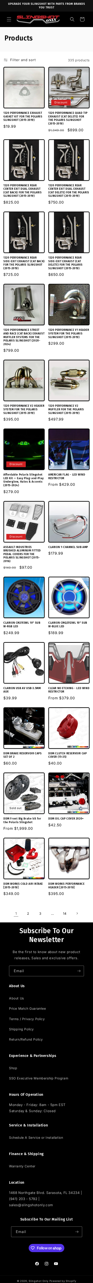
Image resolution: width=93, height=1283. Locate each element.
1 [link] (16, 913)
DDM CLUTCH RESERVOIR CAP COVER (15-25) (67, 755)
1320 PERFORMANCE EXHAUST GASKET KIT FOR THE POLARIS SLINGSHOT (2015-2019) (22, 116)
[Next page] (77, 913)
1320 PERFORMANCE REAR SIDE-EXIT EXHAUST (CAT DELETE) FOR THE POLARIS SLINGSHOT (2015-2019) (65, 263)
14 (65, 913)
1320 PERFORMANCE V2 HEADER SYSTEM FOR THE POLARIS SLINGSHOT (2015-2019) (23, 409)
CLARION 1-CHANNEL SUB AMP (68, 547)
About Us (16, 998)
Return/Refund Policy (26, 1039)
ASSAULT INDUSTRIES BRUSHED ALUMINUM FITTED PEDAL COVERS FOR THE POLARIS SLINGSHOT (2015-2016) (22, 554)
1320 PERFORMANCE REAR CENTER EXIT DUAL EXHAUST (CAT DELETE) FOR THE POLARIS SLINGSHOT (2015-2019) (68, 191)
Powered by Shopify (62, 1281)
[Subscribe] (79, 971)
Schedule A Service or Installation (36, 1137)
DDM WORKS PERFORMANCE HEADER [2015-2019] (66, 885)
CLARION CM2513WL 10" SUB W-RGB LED (21, 624)
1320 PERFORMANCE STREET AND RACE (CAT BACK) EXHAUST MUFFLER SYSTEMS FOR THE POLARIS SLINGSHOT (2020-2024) (23, 337)
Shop (13, 1068)
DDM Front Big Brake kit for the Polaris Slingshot (22, 820)
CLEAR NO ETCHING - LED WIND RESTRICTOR (68, 690)
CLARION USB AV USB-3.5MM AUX (22, 690)
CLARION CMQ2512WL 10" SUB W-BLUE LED (67, 624)
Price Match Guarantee (27, 1008)
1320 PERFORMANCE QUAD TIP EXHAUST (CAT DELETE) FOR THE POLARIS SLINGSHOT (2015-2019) (68, 118)
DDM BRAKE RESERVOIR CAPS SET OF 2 (22, 755)
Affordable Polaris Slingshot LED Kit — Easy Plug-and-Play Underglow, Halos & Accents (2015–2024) (23, 480)
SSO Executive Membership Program (38, 1078)
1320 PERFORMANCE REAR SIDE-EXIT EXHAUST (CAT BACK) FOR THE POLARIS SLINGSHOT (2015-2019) (24, 263)
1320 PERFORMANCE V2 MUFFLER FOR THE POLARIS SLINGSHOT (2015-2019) (66, 409)
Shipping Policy (21, 1029)
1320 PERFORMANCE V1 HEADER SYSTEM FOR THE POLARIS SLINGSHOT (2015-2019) (68, 333)
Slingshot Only (39, 1281)
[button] (9, 19)
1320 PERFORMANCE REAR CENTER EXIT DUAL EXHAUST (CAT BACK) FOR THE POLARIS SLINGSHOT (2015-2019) (22, 191)
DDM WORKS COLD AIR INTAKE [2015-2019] (23, 885)
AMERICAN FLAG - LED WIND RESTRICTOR (66, 476)
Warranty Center (22, 1166)
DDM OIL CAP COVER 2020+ (66, 818)
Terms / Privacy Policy (27, 1019)
